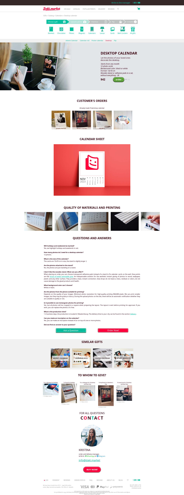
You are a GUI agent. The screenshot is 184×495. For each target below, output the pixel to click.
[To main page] (51, 9)
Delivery (101, 9)
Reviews (111, 9)
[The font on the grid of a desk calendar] (38, 221)
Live (46, 480)
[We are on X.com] (133, 2)
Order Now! (113, 330)
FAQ (90, 480)
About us (110, 480)
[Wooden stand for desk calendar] (94, 221)
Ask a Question (70, 330)
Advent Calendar (72, 40)
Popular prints (89, 9)
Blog (121, 480)
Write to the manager (120, 2)
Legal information (66, 485)
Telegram (101, 456)
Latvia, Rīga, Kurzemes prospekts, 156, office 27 (55, 487)
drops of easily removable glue (61, 276)
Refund (100, 480)
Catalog (76, 9)
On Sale (67, 9)
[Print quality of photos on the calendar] (66, 221)
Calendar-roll (84, 40)
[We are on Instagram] (137, 2)
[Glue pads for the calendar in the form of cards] (125, 221)
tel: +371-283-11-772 (135, 485)
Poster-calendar (97, 40)
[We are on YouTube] (139, 2)
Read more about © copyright (92, 494)
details (71, 487)
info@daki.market (89, 460)
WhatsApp (90, 456)
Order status (79, 480)
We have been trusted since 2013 (52, 485)
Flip (115, 40)
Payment (56, 480)
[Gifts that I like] (128, 480)
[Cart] (138, 9)
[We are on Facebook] (135, 2)
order (119, 79)
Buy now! (92, 469)
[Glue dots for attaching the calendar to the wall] (150, 221)
